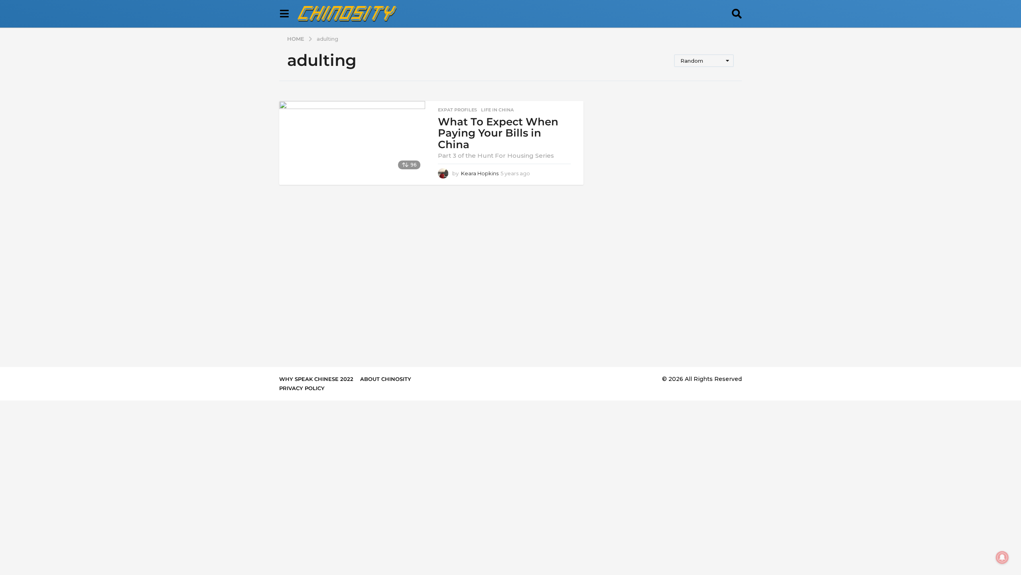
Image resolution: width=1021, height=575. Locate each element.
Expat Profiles (457, 109)
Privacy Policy (302, 388)
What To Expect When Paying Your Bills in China (498, 133)
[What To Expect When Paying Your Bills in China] (352, 137)
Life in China (497, 109)
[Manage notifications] (1002, 557)
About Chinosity (385, 379)
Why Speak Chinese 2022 (316, 379)
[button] (284, 14)
